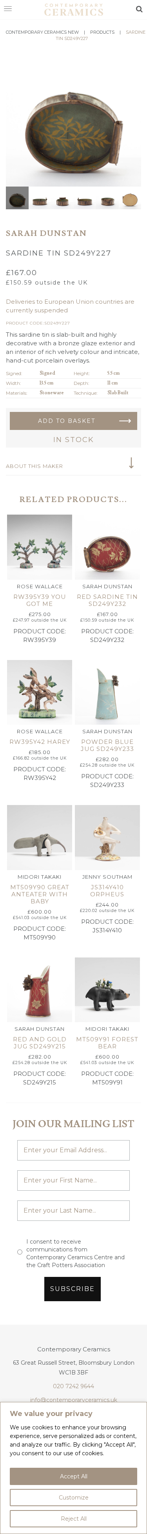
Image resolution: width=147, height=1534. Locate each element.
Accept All (73, 1476)
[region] (73, 1468)
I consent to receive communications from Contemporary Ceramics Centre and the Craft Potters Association (75, 1253)
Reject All (74, 1518)
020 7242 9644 (73, 1386)
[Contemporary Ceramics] (73, 9)
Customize (74, 1497)
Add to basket (66, 420)
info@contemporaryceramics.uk (73, 1399)
